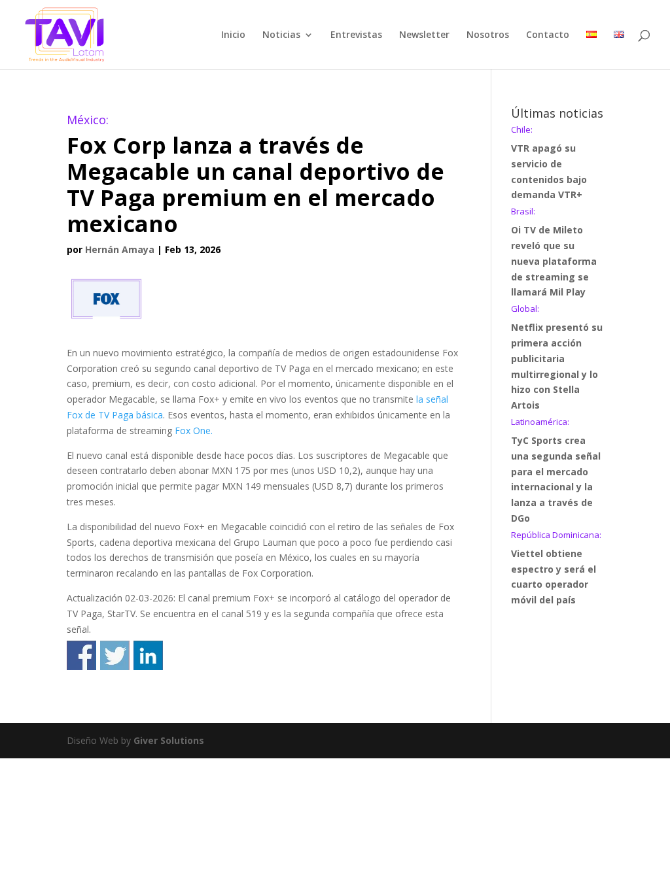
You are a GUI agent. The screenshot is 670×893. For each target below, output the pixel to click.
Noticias (281, 35)
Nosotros (488, 35)
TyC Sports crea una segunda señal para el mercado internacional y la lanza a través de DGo (556, 471)
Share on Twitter (115, 655)
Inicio (233, 35)
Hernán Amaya (119, 249)
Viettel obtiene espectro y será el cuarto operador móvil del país (556, 568)
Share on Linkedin (148, 655)
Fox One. (194, 430)
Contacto (547, 35)
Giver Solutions (168, 740)
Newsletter (424, 35)
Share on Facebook (81, 655)
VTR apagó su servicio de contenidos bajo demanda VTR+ (549, 163)
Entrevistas (356, 35)
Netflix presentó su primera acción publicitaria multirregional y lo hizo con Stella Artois (557, 358)
